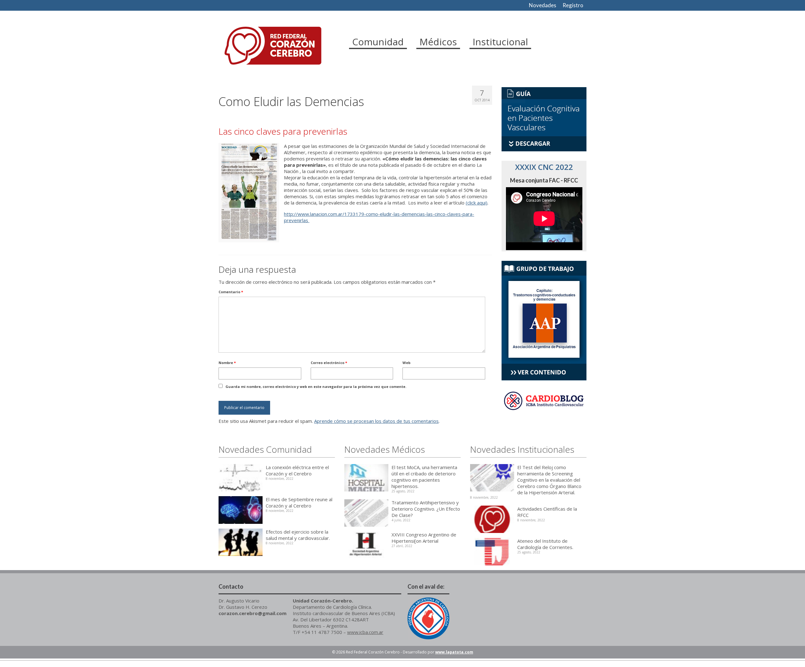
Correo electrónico (329, 362)
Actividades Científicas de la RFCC (547, 512)
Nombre (227, 362)
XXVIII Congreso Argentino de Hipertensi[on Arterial (423, 537)
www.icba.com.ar (365, 632)
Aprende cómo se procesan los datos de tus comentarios (376, 421)
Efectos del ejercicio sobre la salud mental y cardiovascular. (298, 535)
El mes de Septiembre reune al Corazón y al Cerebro (299, 502)
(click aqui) (476, 202)
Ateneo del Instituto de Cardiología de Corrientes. (545, 544)
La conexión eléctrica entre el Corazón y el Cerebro (297, 470)
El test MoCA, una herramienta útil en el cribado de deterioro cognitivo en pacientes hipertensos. (424, 476)
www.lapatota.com (454, 652)
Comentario (231, 291)
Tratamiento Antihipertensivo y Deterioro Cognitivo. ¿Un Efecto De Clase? (425, 508)
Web (406, 362)
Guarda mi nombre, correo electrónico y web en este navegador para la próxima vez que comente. (315, 386)
